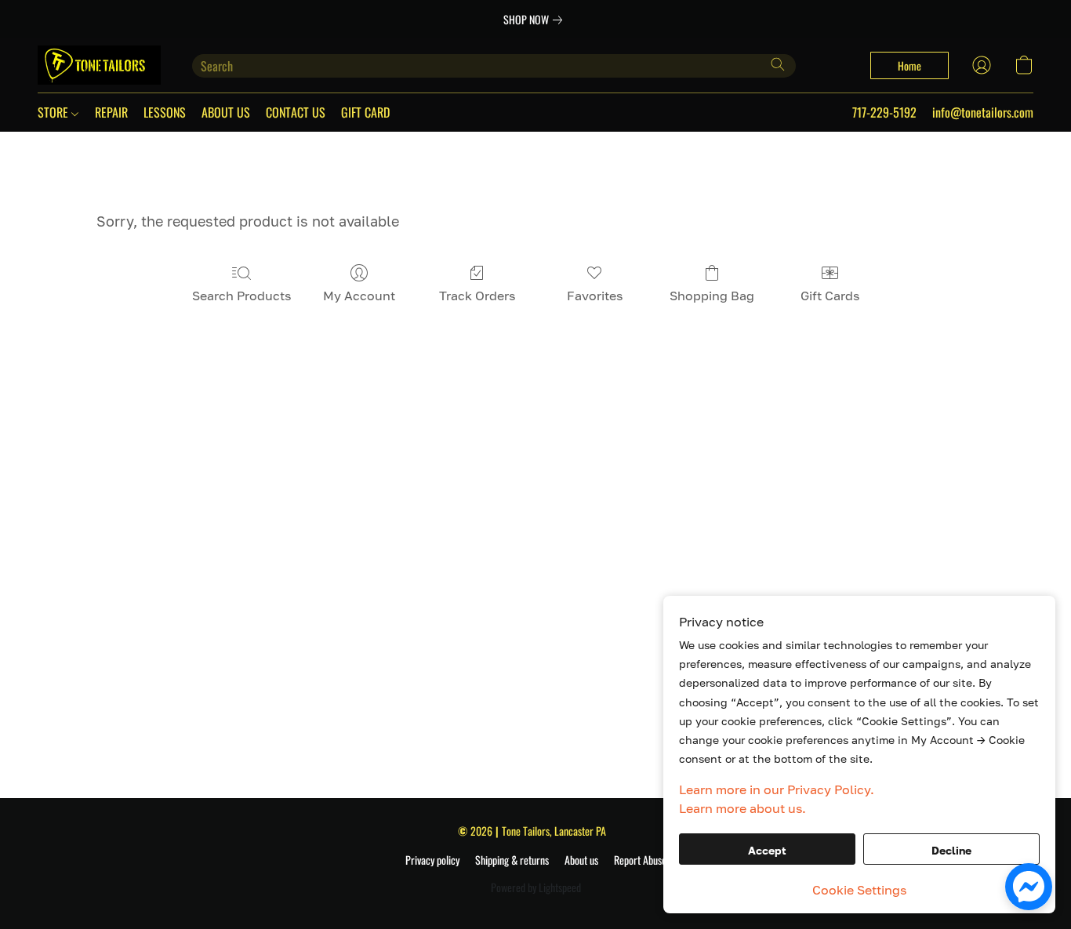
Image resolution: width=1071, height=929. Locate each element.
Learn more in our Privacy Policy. (776, 789)
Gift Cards (830, 295)
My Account (359, 295)
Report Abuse (640, 860)
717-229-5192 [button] (884, 112)
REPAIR (111, 112)
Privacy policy (432, 860)
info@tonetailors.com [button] (982, 112)
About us (581, 860)
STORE (54, 112)
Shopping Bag (712, 295)
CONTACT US (295, 112)
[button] (99, 65)
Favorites (595, 295)
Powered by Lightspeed (536, 887)
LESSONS (164, 112)
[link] (535, 19)
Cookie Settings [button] (859, 890)
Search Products (241, 295)
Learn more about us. (742, 808)
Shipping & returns (512, 860)
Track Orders (477, 295)
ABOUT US (225, 112)
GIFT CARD (365, 112)
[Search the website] (778, 64)
